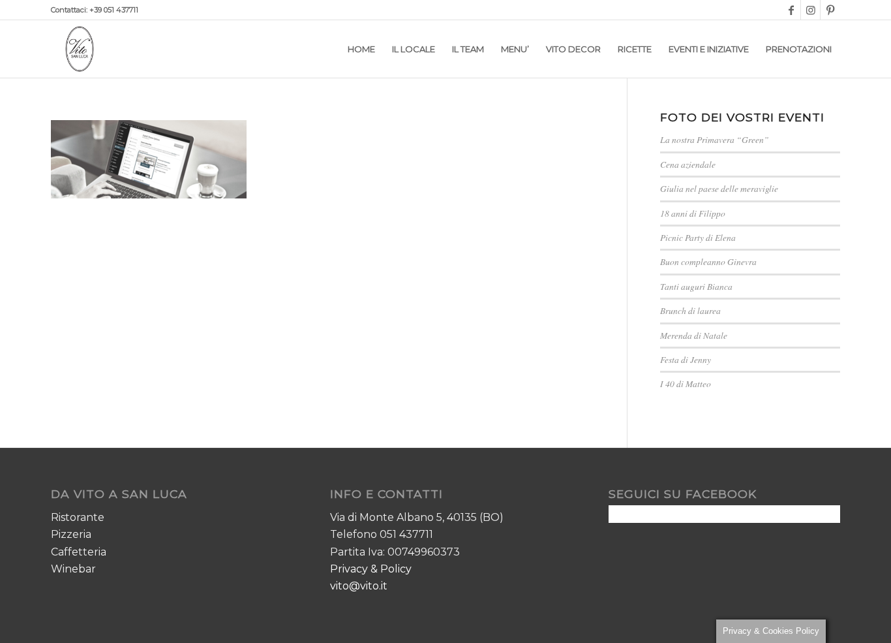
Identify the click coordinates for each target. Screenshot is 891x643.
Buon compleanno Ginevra (708, 261)
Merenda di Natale (693, 335)
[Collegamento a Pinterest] (830, 10)
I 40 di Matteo (685, 383)
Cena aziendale (688, 164)
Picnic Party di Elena (698, 237)
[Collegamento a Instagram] (810, 10)
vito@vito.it (358, 586)
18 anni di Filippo (692, 213)
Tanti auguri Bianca (696, 286)
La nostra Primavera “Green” (714, 139)
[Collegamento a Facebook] (790, 10)
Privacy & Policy (371, 569)
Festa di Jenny (685, 359)
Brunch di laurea (690, 310)
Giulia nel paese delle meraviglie (719, 188)
